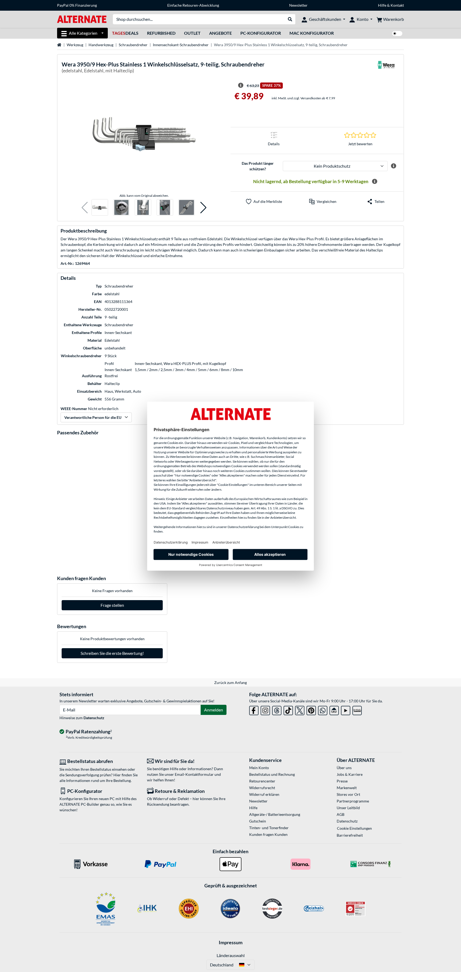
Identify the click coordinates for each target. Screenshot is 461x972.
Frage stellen (112, 605)
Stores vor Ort (348, 794)
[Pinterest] (311, 709)
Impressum (231, 942)
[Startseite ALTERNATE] (81, 18)
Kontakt (397, 5)
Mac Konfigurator (311, 33)
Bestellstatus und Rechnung (272, 774)
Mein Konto (259, 767)
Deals (125, 33)
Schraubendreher (133, 44)
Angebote (220, 33)
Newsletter (298, 5)
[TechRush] (334, 709)
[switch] (397, 33)
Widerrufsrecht (262, 787)
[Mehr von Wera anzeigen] (386, 68)
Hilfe (382, 5)
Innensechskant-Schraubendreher (181, 44)
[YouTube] (345, 709)
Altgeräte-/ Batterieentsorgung (274, 814)
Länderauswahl (231, 955)
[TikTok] (288, 709)
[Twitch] (357, 709)
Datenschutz (94, 717)
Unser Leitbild (348, 807)
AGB (340, 814)
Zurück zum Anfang (230, 682)
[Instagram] (265, 709)
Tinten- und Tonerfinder (269, 827)
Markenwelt (347, 787)
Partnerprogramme (353, 801)
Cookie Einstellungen (354, 828)
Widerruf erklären (264, 794)
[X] (299, 709)
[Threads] (276, 709)
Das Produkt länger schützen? (258, 166)
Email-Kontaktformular (194, 774)
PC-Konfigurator (260, 33)
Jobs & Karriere (350, 774)
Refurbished (161, 33)
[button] (84, 207)
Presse (342, 781)
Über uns (344, 767)
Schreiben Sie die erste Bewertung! (112, 653)
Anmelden (213, 709)
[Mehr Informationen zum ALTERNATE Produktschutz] (393, 166)
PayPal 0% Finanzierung (77, 5)
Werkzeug (75, 44)
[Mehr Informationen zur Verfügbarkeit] (374, 181)
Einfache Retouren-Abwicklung (193, 5)
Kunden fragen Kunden (268, 834)
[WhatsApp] (322, 709)
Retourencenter (262, 781)
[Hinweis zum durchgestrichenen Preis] (241, 85)
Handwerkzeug (101, 44)
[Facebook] (254, 709)
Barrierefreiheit (350, 835)
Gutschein (257, 821)
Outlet (192, 33)
